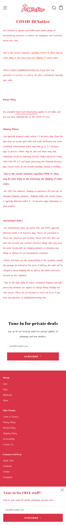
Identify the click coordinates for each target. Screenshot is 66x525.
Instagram (7, 477)
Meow (5, 400)
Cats (5, 384)
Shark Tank (8, 461)
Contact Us (8, 444)
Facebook (7, 466)
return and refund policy (27, 112)
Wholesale (7, 395)
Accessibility (9, 439)
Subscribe (31, 356)
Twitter (6, 472)
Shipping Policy (10, 433)
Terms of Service (10, 417)
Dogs (5, 389)
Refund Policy (9, 428)
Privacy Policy (9, 422)
